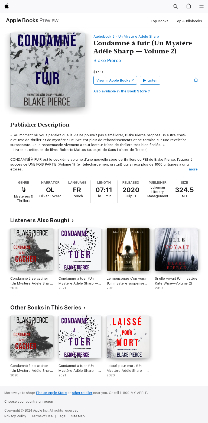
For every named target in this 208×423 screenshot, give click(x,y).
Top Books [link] (159, 21)
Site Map (78, 416)
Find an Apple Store (51, 393)
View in (113, 80)
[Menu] (201, 6)
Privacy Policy (15, 416)
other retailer (82, 393)
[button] (175, 6)
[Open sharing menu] (196, 80)
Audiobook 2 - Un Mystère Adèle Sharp (126, 36)
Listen (153, 80)
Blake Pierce (107, 60)
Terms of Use (42, 416)
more (193, 169)
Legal (62, 416)
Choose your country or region (28, 401)
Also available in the (120, 91)
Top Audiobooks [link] (188, 21)
